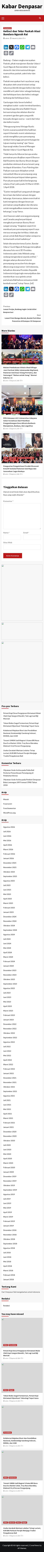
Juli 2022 (7, 1046)
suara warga (14, 460)
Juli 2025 (7, 885)
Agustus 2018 (9, 1248)
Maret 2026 (8, 849)
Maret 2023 (8, 1011)
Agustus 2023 (9, 988)
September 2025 (10, 876)
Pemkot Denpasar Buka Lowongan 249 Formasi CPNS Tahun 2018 (22, 782)
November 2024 (9, 921)
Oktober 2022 (9, 1033)
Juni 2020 (7, 1149)
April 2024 (7, 952)
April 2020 (7, 1158)
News (35, 359)
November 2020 (9, 1136)
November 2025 (9, 867)
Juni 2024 (7, 943)
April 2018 (7, 1266)
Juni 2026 (7, 836)
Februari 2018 (9, 1275)
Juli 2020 (7, 1145)
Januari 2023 (8, 1020)
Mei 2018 (7, 1261)
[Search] (39, 18)
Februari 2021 (9, 1123)
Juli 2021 (7, 1100)
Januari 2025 (8, 912)
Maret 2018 (8, 1270)
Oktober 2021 (9, 1087)
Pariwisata (16, 362)
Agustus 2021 (9, 1096)
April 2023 (7, 1006)
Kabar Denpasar (22, 6)
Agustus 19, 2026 (15, 1401)
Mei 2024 (7, 948)
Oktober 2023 (9, 979)
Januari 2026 (8, 858)
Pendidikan (25, 412)
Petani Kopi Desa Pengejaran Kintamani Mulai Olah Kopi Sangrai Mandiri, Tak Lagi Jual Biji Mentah (22, 716)
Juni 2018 (7, 1257)
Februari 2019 (9, 1221)
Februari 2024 (9, 961)
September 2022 (10, 1038)
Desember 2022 (9, 1024)
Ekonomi (12, 359)
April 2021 (7, 1114)
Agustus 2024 (9, 934)
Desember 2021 (9, 1078)
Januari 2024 (8, 966)
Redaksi (6, 1306)
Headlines (20, 359)
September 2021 (10, 1091)
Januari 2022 (8, 1073)
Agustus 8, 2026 (15, 380)
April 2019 (7, 1212)
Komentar (8, 501)
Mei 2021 (7, 1109)
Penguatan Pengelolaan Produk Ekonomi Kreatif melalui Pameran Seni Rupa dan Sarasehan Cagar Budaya (21, 468)
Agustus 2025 (9, 881)
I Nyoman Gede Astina (12, 770)
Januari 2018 (8, 1279)
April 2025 (7, 899)
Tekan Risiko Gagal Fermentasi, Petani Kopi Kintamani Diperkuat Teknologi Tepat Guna (21, 724)
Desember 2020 (9, 1132)
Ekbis (5, 359)
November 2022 (9, 1029)
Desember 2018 (9, 1230)
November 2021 (9, 1082)
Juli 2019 (7, 1199)
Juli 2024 (7, 939)
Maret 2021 (8, 1118)
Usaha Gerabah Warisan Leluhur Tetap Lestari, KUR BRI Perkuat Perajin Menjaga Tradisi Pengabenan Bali (20, 753)
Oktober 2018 (9, 1239)
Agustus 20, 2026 (15, 1358)
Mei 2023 (7, 1002)
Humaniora (7, 28)
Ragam (23, 362)
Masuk (6, 799)
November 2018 (9, 1235)
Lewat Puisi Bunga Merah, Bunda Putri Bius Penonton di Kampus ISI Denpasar (23, 318)
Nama (6, 532)
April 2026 (7, 845)
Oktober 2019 (9, 1185)
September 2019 (10, 1190)
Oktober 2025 (9, 872)
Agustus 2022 (9, 1042)
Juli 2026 (7, 831)
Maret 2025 (8, 903)
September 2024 (10, 930)
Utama (36, 362)
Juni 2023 (7, 997)
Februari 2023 (9, 1015)
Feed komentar (9, 808)
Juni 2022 (7, 1051)
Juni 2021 (7, 1105)
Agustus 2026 (9, 827)
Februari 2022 (9, 1069)
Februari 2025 (9, 908)
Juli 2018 (7, 1253)
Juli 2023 (7, 993)
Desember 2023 (9, 970)
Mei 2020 (7, 1154)
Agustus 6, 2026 (15, 428)
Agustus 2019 (9, 1194)
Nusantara (7, 362)
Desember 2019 (9, 1176)
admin (7, 38)
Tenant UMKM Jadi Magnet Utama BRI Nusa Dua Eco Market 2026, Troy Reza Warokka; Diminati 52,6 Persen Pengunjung (21, 743)
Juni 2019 (7, 1203)
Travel (30, 362)
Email (26, 532)
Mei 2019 (7, 1208)
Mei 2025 (7, 894)
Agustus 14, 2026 (15, 1446)
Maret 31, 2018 (17, 38)
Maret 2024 (8, 957)
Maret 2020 (8, 1163)
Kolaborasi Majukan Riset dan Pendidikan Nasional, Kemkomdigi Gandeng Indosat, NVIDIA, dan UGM (20, 733)
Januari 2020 (8, 1172)
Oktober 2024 (9, 926)
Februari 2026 (9, 854)
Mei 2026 (7, 840)
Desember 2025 (9, 863)
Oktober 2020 (9, 1141)
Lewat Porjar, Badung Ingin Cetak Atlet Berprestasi (19, 309)
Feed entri (7, 804)
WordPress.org (9, 813)
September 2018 (10, 1244)
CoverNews (34, 1545)
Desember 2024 (9, 917)
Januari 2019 (8, 1226)
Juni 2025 (7, 890)
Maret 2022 (8, 1064)
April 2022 (7, 1060)
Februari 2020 (9, 1167)
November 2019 (9, 1181)
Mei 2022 (7, 1055)
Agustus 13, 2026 (15, 1491)
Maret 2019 (8, 1217)
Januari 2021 (8, 1127)
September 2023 (10, 984)
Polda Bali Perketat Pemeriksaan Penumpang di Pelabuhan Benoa (18, 773)
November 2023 (9, 975)
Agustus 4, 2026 (15, 474)
